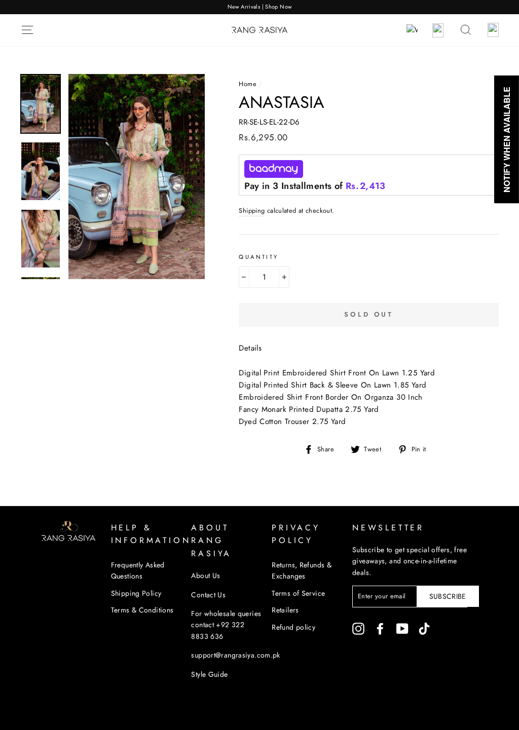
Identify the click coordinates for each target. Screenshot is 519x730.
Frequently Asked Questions (138, 570)
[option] (259, 7)
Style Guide (209, 674)
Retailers (285, 610)
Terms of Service (298, 593)
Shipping (252, 210)
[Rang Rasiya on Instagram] (358, 629)
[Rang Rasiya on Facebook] (380, 629)
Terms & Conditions (142, 610)
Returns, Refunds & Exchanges (301, 570)
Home (247, 84)
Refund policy (293, 627)
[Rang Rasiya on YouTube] (402, 629)
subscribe (447, 596)
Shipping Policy (136, 593)
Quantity (258, 257)
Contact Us (208, 595)
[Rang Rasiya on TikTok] (424, 629)
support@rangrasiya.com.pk (235, 655)
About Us (205, 575)
